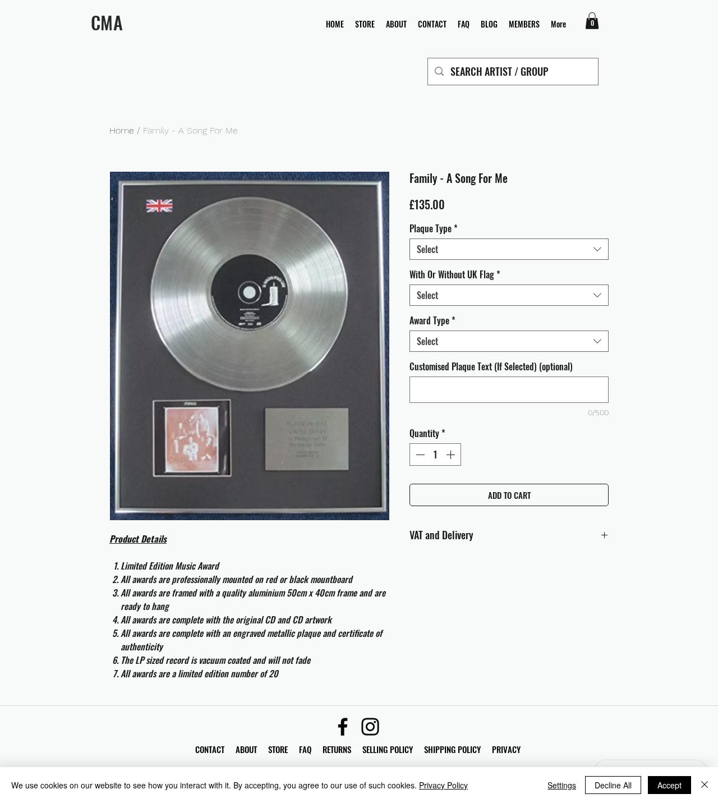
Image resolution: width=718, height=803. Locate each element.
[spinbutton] (435, 454)
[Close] (704, 785)
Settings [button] (561, 785)
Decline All (613, 785)
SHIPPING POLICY (452, 749)
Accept (669, 785)
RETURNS (337, 749)
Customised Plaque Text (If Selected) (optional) (491, 366)
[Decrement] (419, 454)
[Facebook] (343, 726)
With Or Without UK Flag (454, 274)
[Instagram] (370, 726)
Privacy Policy (443, 785)
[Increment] (451, 454)
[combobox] (509, 249)
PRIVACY (506, 749)
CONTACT (211, 749)
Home (121, 130)
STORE (279, 749)
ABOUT (246, 749)
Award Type (432, 320)
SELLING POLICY (387, 749)
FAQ (311, 749)
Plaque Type (433, 228)
